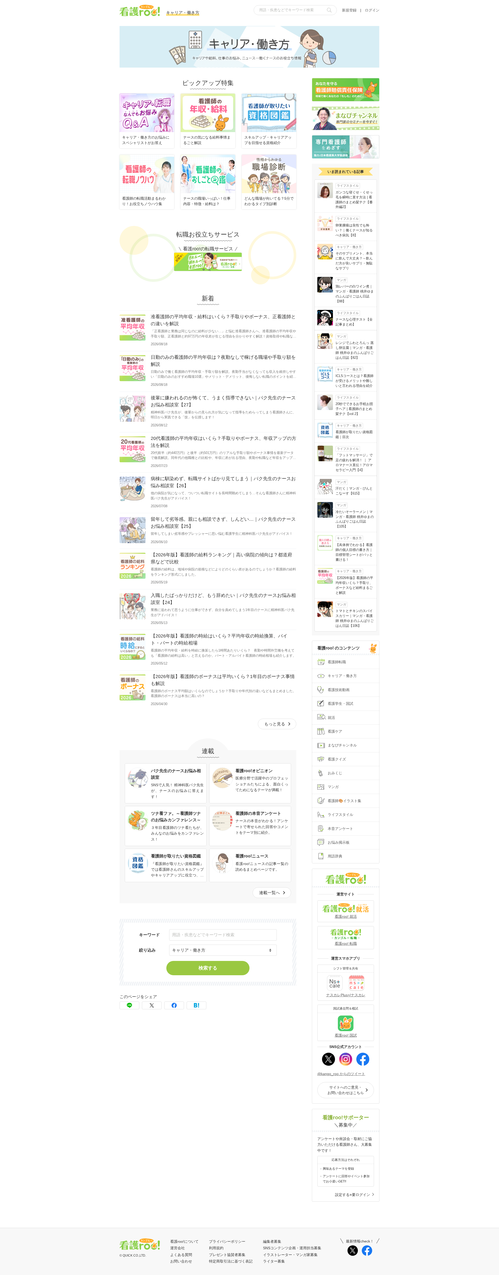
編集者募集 (272, 1241)
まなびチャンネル (342, 745)
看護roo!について (184, 1241)
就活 (331, 717)
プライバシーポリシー (227, 1241)
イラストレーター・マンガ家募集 (290, 1255)
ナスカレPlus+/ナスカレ (345, 995)
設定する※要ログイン (352, 1195)
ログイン (372, 10)
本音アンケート (340, 829)
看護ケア (335, 731)
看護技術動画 (339, 690)
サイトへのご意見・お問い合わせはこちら (345, 1090)
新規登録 (349, 10)
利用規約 (216, 1248)
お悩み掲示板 (339, 842)
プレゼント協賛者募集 (227, 1255)
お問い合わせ (181, 1261)
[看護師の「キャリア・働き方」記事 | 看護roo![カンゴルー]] (196, 1005)
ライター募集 (274, 1261)
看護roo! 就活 (346, 916)
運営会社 (177, 1248)
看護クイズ (337, 759)
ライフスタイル (340, 814)
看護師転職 (337, 662)
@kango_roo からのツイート (341, 1074)
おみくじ (335, 773)
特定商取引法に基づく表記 (231, 1261)
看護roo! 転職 (346, 943)
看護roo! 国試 (346, 1035)
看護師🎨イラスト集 (344, 801)
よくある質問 (181, 1255)
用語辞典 (335, 856)
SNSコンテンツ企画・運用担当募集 (292, 1248)
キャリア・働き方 (342, 676)
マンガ (333, 787)
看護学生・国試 (340, 703)
